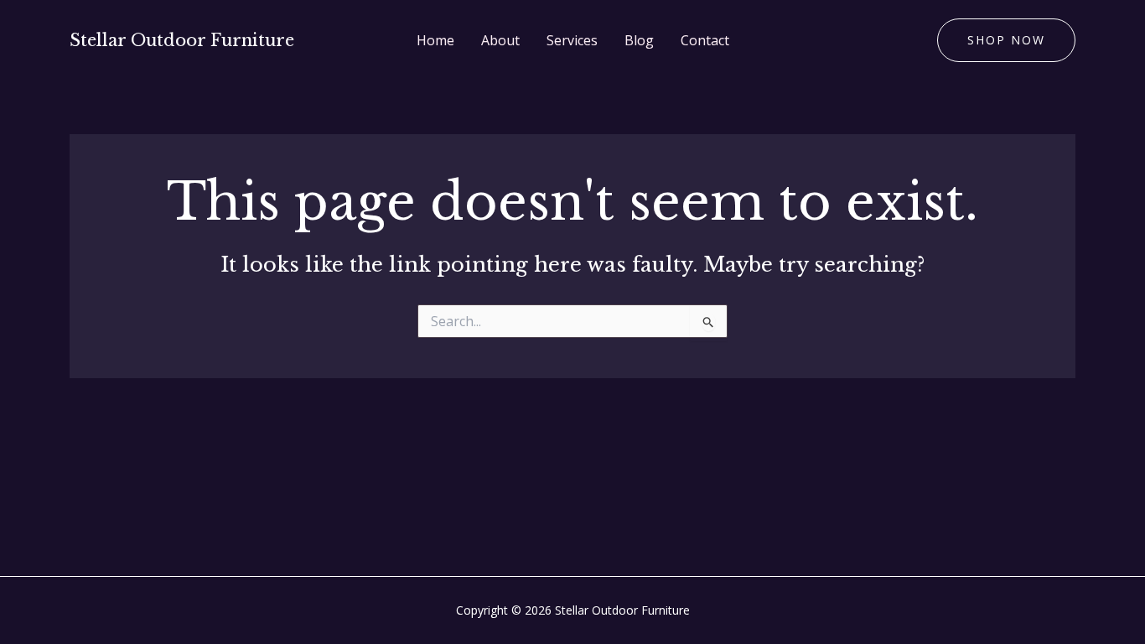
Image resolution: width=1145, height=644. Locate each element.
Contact (705, 40)
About (500, 40)
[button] (1006, 40)
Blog (639, 40)
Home (435, 40)
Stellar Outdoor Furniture (182, 40)
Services (572, 40)
